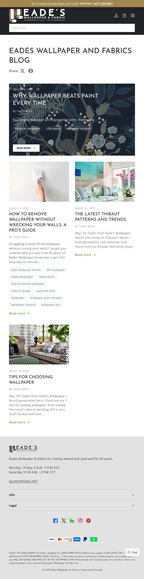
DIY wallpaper (56, 270)
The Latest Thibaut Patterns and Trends (100, 217)
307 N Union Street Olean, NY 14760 (55, 3)
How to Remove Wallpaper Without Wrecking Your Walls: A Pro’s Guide (38, 222)
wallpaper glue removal (45, 298)
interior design (21, 291)
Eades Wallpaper (22, 277)
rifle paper (53, 128)
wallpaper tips (51, 304)
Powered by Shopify (92, 569)
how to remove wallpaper (27, 283)
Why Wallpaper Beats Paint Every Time (55, 100)
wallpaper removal (23, 304)
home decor (47, 277)
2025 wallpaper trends (26, 270)
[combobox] (72, 28)
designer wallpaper (27, 128)
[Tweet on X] (22, 71)
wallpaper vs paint (78, 128)
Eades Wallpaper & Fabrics (65, 569)
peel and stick (46, 291)
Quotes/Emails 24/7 (23, 481)
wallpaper (17, 298)
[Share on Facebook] (31, 71)
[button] (124, 15)
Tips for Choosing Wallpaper (31, 380)
